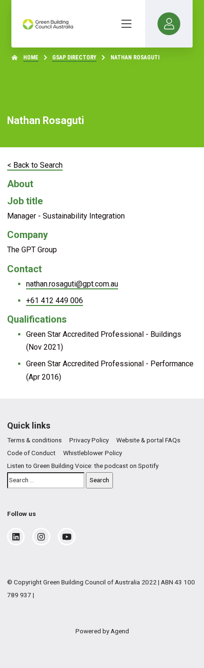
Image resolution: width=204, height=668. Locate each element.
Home (30, 57)
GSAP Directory (74, 57)
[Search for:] (45, 480)
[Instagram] (41, 537)
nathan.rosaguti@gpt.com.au (72, 283)
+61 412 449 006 (54, 300)
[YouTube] (67, 537)
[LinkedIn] (15, 537)
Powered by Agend (102, 631)
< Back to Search (35, 165)
